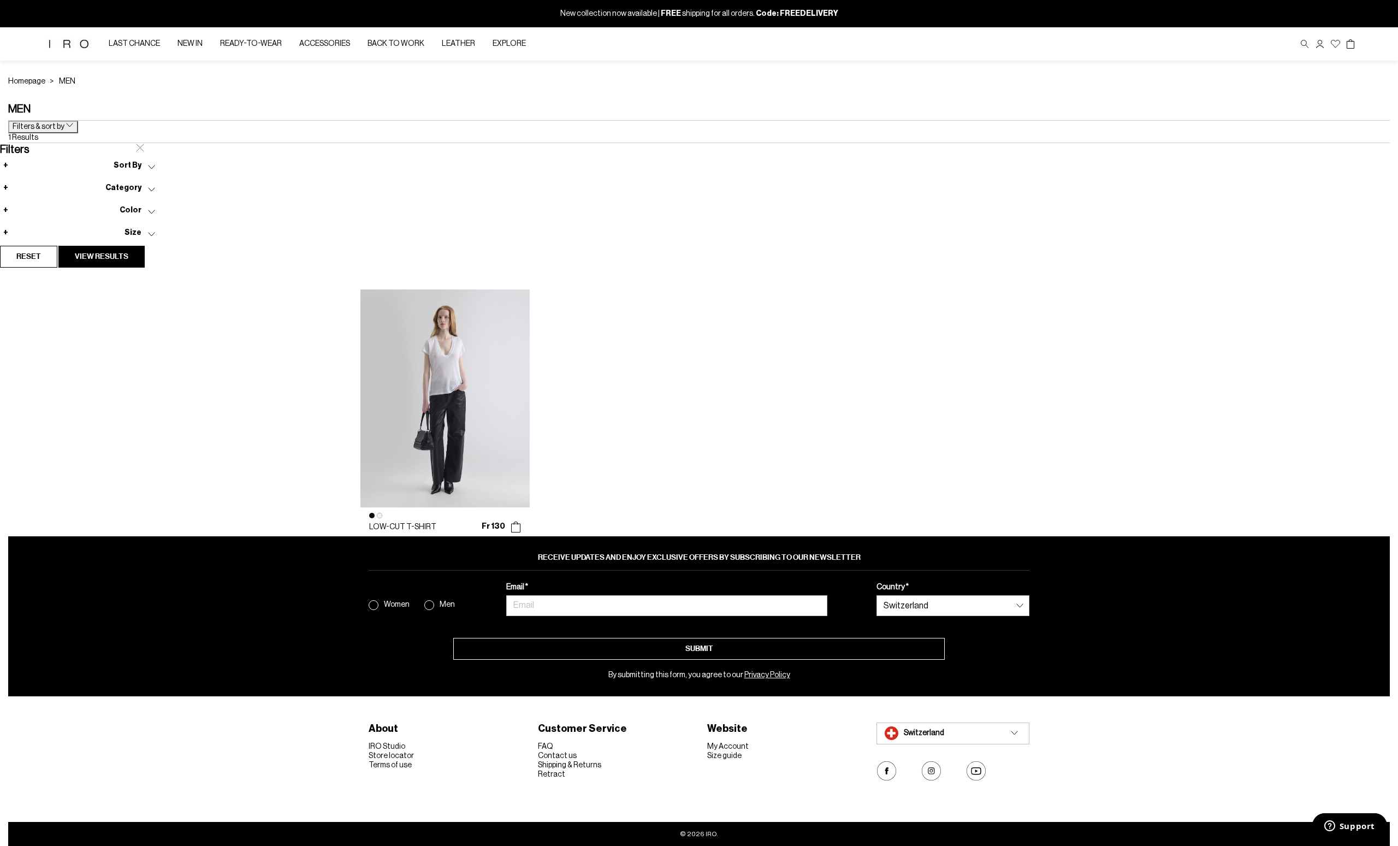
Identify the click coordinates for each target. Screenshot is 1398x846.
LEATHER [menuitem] (458, 44)
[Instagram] (931, 771)
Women (397, 604)
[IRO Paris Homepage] (68, 44)
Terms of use (390, 765)
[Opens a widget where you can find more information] (1349, 827)
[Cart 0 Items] (1350, 44)
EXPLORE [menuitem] (509, 44)
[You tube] (976, 771)
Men (447, 604)
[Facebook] (886, 771)
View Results (101, 256)
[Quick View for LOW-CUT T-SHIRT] (516, 527)
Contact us (557, 756)
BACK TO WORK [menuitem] (396, 44)
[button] (1320, 44)
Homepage (26, 81)
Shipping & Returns (569, 765)
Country (891, 587)
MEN (67, 81)
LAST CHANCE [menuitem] (134, 44)
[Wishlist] (1335, 44)
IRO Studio (387, 746)
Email (515, 587)
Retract (551, 774)
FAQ (545, 746)
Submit (699, 648)
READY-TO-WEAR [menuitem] (251, 44)
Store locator (391, 756)
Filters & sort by (39, 127)
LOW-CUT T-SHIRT (402, 527)
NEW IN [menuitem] (190, 44)
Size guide (724, 756)
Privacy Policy (767, 675)
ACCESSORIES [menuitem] (324, 44)
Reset (28, 256)
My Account (728, 746)
